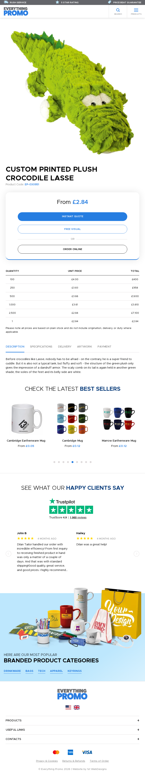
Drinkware (12, 671)
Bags (29, 671)
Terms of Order (99, 761)
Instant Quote (72, 216)
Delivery (64, 346)
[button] (54, 462)
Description (15, 346)
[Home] (16, 11)
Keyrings (75, 671)
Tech (41, 671)
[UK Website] (76, 708)
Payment (104, 346)
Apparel (56, 671)
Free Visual (72, 229)
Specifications (41, 346)
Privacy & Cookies (47, 761)
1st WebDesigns (97, 769)
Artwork (84, 346)
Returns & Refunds (73, 761)
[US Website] (68, 708)
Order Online (72, 249)
